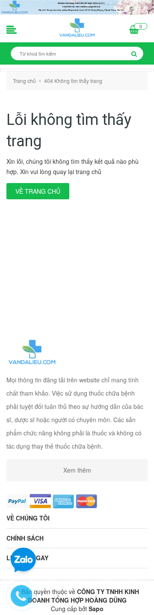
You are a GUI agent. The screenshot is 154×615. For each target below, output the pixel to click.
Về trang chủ (37, 191)
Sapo (96, 608)
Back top (75, 601)
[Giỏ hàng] (134, 30)
